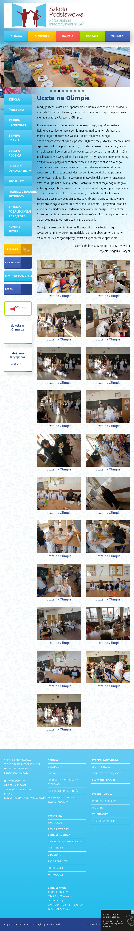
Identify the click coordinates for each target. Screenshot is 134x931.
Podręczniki (55, 868)
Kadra (52, 773)
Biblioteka (97, 807)
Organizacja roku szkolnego (66, 841)
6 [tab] (71, 91)
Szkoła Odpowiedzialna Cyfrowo (63, 782)
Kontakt (92, 36)
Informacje (55, 822)
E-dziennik (42, 36)
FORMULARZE (55, 874)
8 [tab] (79, 91)
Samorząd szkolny (103, 801)
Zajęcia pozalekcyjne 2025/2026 (20, 211)
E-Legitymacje (14, 262)
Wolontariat (99, 814)
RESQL (9, 289)
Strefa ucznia (14, 138)
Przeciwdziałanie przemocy (20, 194)
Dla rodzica (55, 848)
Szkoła (14, 99)
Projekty (16, 181)
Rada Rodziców (58, 861)
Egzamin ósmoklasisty (20, 168)
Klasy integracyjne (103, 780)
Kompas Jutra (14, 229)
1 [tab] (51, 91)
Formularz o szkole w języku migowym (62, 799)
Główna (16, 36)
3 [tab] (59, 91)
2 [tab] (55, 91)
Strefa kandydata (18, 123)
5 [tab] (67, 91)
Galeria (67, 36)
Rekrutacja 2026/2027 (106, 773)
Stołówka (11, 249)
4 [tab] (63, 91)
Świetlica (16, 109)
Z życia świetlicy (59, 829)
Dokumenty (55, 767)
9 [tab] (83, 91)
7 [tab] (75, 91)
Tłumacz (117, 36)
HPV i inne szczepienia (18, 276)
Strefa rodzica (15, 153)
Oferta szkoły (100, 767)
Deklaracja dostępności (63, 791)
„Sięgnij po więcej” (103, 821)
